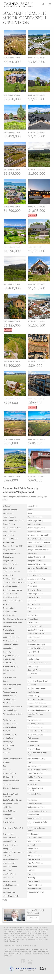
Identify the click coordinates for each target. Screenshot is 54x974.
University (32, 845)
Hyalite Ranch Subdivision (38, 663)
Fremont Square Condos (12, 623)
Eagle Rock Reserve (11, 597)
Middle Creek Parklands (37, 706)
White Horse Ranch (10, 885)
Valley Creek (8, 848)
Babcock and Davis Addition (14, 520)
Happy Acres (8, 652)
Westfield (31, 870)
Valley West (7, 856)
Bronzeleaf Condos (10, 564)
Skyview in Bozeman (11, 788)
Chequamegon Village (37, 579)
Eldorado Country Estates (13, 601)
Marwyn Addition (9, 695)
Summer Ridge (9, 818)
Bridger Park (32, 553)
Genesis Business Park (36, 633)
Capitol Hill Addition (11, 571)
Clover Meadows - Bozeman (14, 582)
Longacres (32, 685)
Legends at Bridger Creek (38, 681)
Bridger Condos (9, 550)
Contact (33, 918)
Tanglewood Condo (35, 818)
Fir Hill (30, 612)
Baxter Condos (9, 524)
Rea (4, 766)
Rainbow (6, 762)
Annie (30, 513)
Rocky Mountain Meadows (38, 770)
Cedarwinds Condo (35, 575)
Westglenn (32, 874)
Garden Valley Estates (36, 630)
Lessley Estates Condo (12, 685)
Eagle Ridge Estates (35, 593)
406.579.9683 (44, 949)
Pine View (7, 753)
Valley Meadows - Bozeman (14, 852)
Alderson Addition (10, 509)
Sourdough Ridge (34, 794)
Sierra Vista (32, 784)
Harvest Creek (33, 652)
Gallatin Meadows (35, 626)
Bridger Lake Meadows (12, 553)
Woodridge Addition (36, 892)
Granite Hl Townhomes (37, 644)
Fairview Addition (34, 604)
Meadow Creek (9, 699)
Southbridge (32, 800)
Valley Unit (32, 852)
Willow (6, 889)
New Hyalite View (10, 723)
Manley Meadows (10, 692)
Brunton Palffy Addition (37, 564)
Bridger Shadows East (36, 557)
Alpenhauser (8, 513)
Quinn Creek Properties (12, 759)
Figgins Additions (10, 612)
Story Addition (33, 814)
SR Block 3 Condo (10, 777)
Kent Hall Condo (34, 670)
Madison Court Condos (37, 688)
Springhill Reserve (10, 811)
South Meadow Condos (12, 800)
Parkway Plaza (33, 745)
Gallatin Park (8, 630)
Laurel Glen (32, 674)
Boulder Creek (9, 542)
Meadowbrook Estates (36, 699)
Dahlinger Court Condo (12, 590)
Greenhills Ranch (10, 648)
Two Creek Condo (10, 845)
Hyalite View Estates (11, 666)
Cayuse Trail (8, 575)
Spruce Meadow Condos (37, 811)
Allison (30, 509)
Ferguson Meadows (35, 608)
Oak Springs (8, 742)
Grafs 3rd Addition (10, 641)
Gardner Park (8, 633)
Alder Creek (32, 506)
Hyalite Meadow (9, 663)
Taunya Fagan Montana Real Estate (26, 949)
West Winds (32, 867)
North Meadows (9, 727)
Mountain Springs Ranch (12, 714)
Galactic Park (33, 623)
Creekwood (32, 586)
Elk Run (6, 604)
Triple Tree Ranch (34, 841)
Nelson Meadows (34, 720)
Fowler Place (33, 619)
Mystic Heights (9, 720)
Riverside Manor (34, 766)
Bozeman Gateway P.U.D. (13, 546)
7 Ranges (7, 506)
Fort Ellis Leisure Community (14, 619)
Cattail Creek (33, 571)
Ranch (30, 762)
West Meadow (8, 863)
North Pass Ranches (35, 727)
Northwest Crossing (35, 734)
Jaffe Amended (9, 670)
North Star (7, 731)
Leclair (6, 681)
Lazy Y (30, 677)
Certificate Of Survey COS (13, 579)
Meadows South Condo (37, 703)
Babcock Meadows (35, 517)
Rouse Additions (9, 773)
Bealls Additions (9, 531)
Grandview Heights (11, 644)
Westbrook (7, 870)
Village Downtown (35, 856)
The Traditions (33, 834)
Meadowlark (8, 703)
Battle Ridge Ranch (35, 520)
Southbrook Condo (10, 803)
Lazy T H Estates (9, 677)
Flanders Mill (33, 615)
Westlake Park (8, 878)
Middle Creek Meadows (12, 706)
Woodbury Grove (34, 889)
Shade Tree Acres (34, 781)
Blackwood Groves (10, 539)
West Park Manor (10, 867)
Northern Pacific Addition (38, 731)
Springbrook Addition (36, 807)
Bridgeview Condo (35, 561)
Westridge (32, 878)
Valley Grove (33, 848)
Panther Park (33, 742)
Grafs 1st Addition (35, 637)
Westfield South (9, 874)
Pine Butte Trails (34, 749)
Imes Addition (33, 666)
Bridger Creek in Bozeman (38, 550)
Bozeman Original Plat (37, 546)
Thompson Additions (11, 837)
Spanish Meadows (35, 803)
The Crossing (8, 822)
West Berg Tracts (34, 859)
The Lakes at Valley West (13, 828)
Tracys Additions (9, 841)
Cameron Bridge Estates (37, 568)
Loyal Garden (8, 688)
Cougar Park (33, 582)
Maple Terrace (33, 692)
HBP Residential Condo (37, 648)
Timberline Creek (35, 837)
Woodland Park (9, 892)
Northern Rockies (10, 734)
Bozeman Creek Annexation (39, 542)
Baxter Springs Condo (36, 528)
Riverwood (7, 770)
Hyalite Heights (34, 659)
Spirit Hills (7, 807)
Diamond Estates (34, 590)
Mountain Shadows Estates (38, 710)
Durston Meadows (10, 593)
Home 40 (31, 655)
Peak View (7, 749)
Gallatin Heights (9, 626)
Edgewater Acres (34, 597)
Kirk (4, 674)
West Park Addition (35, 863)
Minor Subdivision (10, 710)
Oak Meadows (33, 738)
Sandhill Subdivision (11, 781)
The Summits (8, 834)
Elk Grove (32, 601)
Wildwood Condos (35, 885)
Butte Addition (8, 568)
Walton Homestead (10, 859)
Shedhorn (7, 784)
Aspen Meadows (9, 517)
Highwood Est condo (11, 655)
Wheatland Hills (9, 881)
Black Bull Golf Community (38, 535)
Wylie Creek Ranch (10, 896)
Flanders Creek (9, 615)
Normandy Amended (36, 723)
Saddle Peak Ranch (35, 777)
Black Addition (9, 535)
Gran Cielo (32, 641)
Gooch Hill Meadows (11, 637)
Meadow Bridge (34, 695)
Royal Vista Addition (35, 773)
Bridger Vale (8, 561)
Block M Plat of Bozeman (37, 539)
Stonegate (7, 814)
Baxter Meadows (34, 524)
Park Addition (8, 745)
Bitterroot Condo (34, 531)
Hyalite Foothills (9, 659)
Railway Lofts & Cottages (37, 759)
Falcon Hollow (9, 608)
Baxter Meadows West (11, 528)
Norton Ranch (8, 738)
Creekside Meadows (11, 586)
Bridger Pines (8, 557)
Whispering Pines (34, 881)
